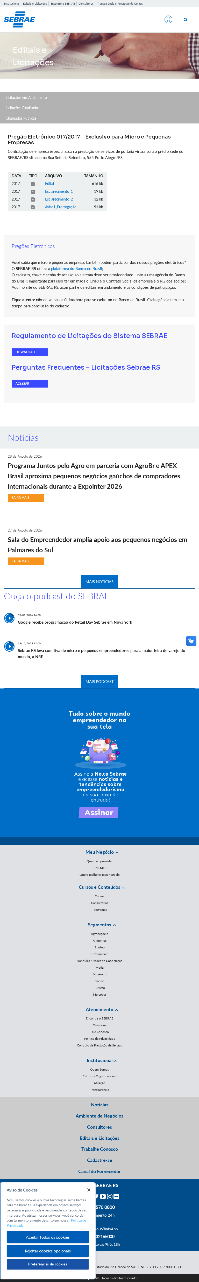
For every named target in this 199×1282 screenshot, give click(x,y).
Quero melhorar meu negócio (100, 875)
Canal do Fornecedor (99, 1171)
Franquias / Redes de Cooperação (100, 961)
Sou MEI (99, 868)
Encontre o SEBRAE (63, 3)
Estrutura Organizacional (99, 1076)
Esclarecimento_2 (59, 199)
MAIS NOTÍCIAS (99, 581)
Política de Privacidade (99, 1038)
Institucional (11, 3)
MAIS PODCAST (100, 681)
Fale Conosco (99, 1032)
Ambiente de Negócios (99, 1116)
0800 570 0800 (99, 1207)
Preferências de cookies (47, 1264)
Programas (100, 910)
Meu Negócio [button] (100, 852)
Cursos (99, 896)
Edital (49, 183)
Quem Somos (99, 1069)
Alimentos (99, 940)
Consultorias (99, 903)
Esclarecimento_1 (59, 191)
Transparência (99, 1090)
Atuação (99, 1083)
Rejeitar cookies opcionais (48, 1250)
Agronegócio (99, 934)
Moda (100, 967)
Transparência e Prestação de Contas (120, 3)
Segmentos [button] (99, 924)
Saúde (99, 981)
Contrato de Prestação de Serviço (99, 1045)
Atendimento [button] (99, 1009)
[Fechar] (89, 1190)
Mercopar (99, 994)
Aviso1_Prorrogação (60, 207)
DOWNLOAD (25, 352)
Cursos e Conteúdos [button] (99, 887)
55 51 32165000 (99, 1236)
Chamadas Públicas (21, 118)
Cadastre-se (99, 1160)
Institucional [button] (99, 1060)
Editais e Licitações (35, 3)
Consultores (86, 3)
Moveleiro (99, 974)
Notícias (99, 1104)
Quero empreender (99, 861)
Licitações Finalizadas (22, 108)
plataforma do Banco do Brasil (76, 268)
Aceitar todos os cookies (47, 1237)
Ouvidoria (99, 1025)
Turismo (99, 988)
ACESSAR (22, 383)
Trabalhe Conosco (99, 1149)
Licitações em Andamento (26, 97)
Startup (100, 947)
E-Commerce (99, 954)
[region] (48, 1231)
